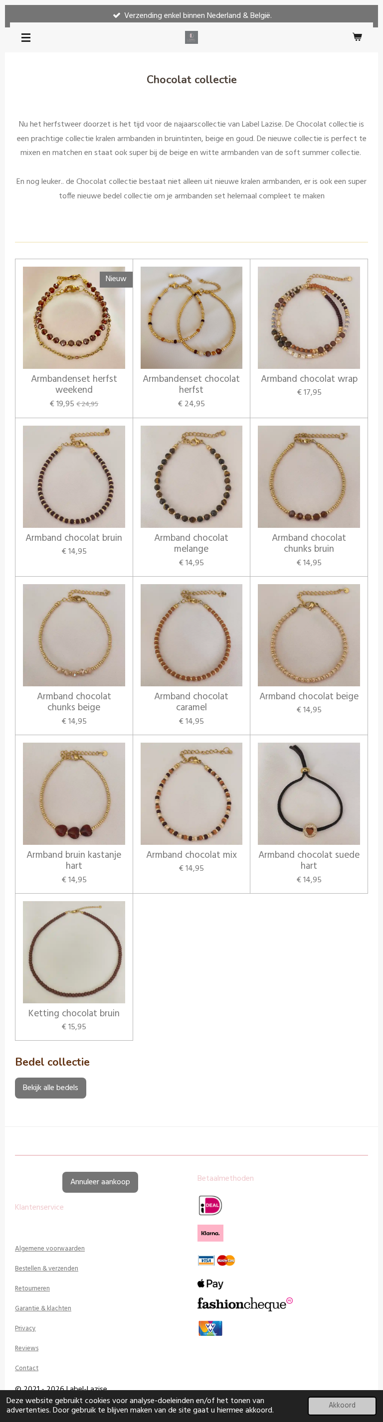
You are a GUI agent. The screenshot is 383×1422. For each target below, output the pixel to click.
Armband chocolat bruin (73, 538)
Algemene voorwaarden (50, 1249)
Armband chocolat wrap (309, 379)
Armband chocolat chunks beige (74, 702)
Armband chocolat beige (309, 696)
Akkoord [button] (342, 1406)
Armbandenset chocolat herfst (191, 385)
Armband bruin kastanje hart (73, 861)
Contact (26, 1368)
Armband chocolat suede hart (309, 861)
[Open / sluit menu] (26, 37)
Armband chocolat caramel (191, 702)
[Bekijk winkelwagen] (357, 37)
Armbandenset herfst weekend (74, 385)
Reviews (26, 1348)
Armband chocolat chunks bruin (309, 544)
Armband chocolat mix (191, 855)
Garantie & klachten (43, 1308)
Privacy (25, 1328)
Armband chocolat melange (191, 544)
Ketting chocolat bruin (74, 1013)
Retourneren (32, 1288)
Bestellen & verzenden (46, 1269)
